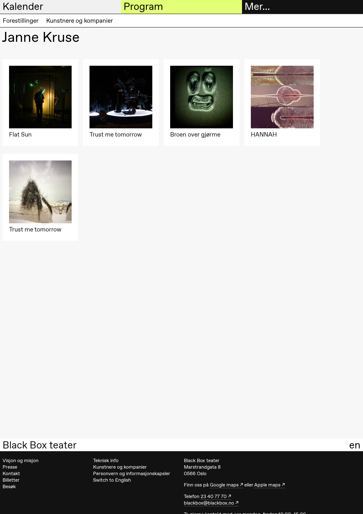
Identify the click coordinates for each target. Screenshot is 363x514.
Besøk (9, 486)
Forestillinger (21, 21)
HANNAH (264, 134)
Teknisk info (105, 460)
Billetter (11, 480)
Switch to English (112, 480)
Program (143, 6)
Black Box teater (40, 445)
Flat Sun (20, 134)
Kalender (23, 6)
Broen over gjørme (195, 134)
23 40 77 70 (214, 496)
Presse (10, 467)
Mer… (257, 6)
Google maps (224, 485)
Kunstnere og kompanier (79, 21)
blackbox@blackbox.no (209, 503)
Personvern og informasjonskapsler (131, 473)
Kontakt (11, 473)
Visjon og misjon (20, 460)
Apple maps (267, 485)
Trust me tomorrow (115, 134)
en (354, 445)
